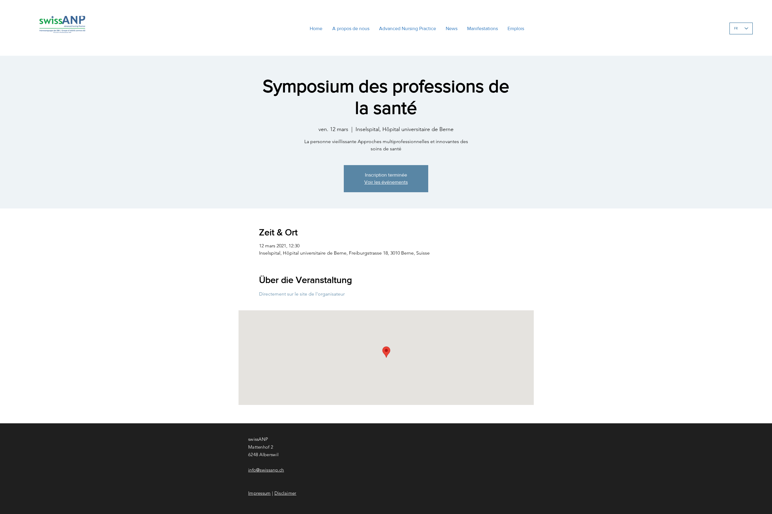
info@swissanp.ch (266, 470)
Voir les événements (386, 182)
